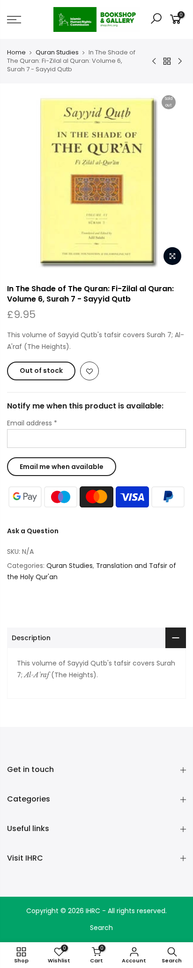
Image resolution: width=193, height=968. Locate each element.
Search (101, 927)
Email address (32, 423)
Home (16, 52)
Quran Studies (57, 52)
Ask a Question (33, 531)
